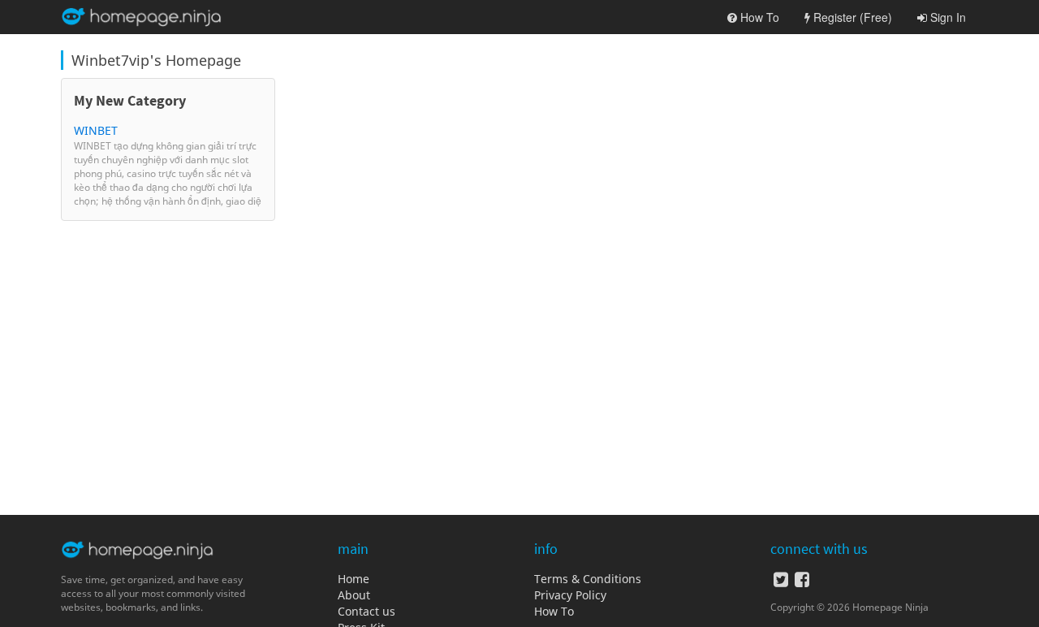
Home (353, 578)
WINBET (96, 130)
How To (554, 611)
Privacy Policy (570, 595)
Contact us (366, 611)
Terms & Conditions (587, 578)
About (354, 595)
